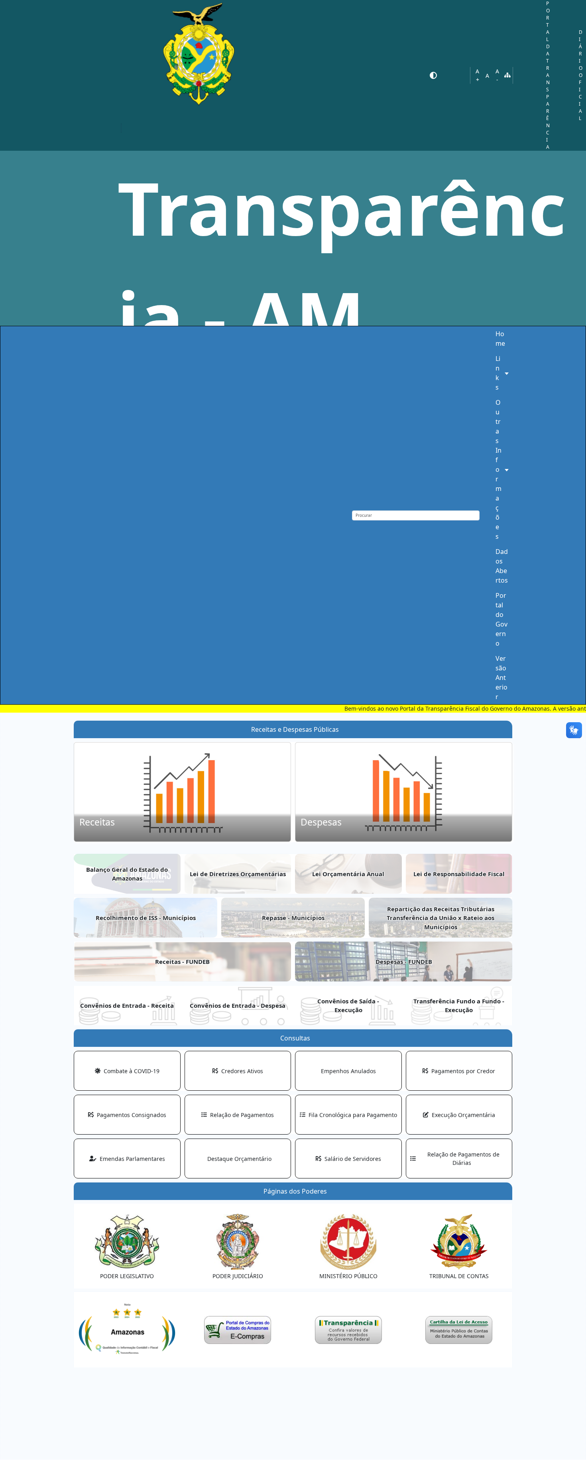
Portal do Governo (501, 619)
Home (500, 338)
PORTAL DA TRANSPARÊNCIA (548, 75)
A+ (477, 75)
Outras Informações (498, 469)
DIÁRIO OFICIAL (580, 75)
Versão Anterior (501, 677)
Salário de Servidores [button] (351, 1158)
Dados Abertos (502, 566)
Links (498, 373)
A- (497, 75)
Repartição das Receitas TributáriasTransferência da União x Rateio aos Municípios (440, 918)
